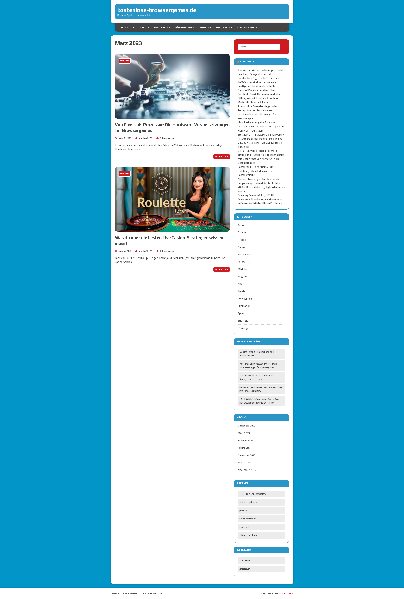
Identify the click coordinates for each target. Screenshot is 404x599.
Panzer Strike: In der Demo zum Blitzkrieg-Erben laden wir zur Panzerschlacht (255, 171)
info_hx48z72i (145, 138)
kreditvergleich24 (247, 518)
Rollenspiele (245, 298)
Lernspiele (205, 27)
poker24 (243, 510)
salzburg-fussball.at (248, 535)
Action (241, 225)
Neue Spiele (247, 61)
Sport (241, 313)
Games (241, 247)
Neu (240, 283)
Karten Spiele (162, 27)
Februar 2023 (245, 440)
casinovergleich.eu (248, 502)
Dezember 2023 (247, 425)
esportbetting (245, 527)
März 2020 (244, 462)
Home (124, 27)
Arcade (242, 232)
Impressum (244, 569)
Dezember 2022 (247, 455)
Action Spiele (140, 27)
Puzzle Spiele (224, 27)
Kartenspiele (245, 254)
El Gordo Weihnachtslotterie (252, 494)
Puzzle (241, 291)
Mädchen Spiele (184, 27)
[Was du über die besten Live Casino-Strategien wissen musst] (172, 229)
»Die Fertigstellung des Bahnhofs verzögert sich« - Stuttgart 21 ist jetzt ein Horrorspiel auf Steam (261, 126)
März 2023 (244, 433)
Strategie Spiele (247, 27)
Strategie (243, 320)
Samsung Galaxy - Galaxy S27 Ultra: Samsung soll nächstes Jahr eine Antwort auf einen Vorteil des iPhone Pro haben (261, 199)
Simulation (244, 305)
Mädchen (243, 269)
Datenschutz (245, 560)
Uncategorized (246, 328)
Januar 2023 (245, 447)
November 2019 (247, 470)
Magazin (242, 276)
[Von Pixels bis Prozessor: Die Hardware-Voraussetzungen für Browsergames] (172, 116)
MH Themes (287, 593)
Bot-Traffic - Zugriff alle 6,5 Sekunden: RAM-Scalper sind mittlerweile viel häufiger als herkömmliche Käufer (260, 82)
